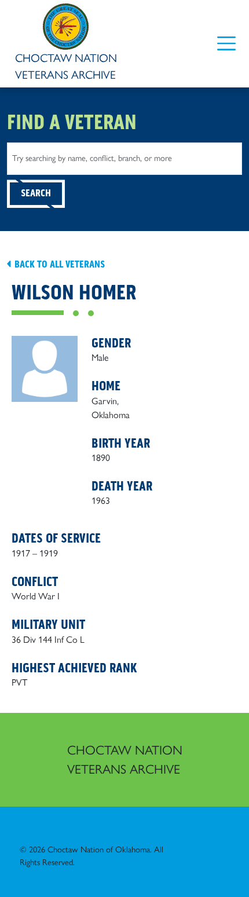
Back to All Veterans (58, 264)
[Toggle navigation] (226, 44)
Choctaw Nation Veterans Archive (124, 759)
